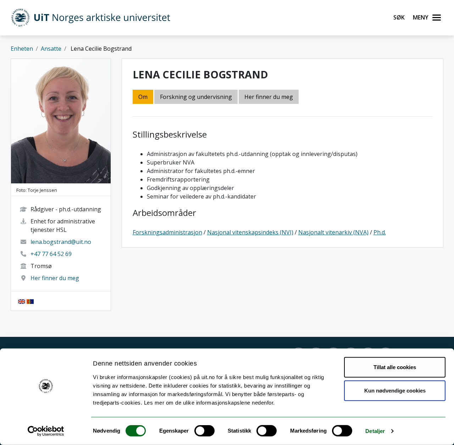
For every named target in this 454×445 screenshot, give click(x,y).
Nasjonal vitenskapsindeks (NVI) (250, 232)
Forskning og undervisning (196, 97)
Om (143, 97)
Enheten (22, 48)
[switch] (204, 430)
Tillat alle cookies (394, 367)
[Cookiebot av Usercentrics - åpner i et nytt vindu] (46, 431)
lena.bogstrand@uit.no (61, 242)
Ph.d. (379, 232)
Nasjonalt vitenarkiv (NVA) (333, 232)
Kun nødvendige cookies (395, 390)
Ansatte (51, 48)
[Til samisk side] (30, 301)
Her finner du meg (55, 278)
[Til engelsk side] (21, 301)
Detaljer (375, 431)
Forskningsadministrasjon (167, 232)
